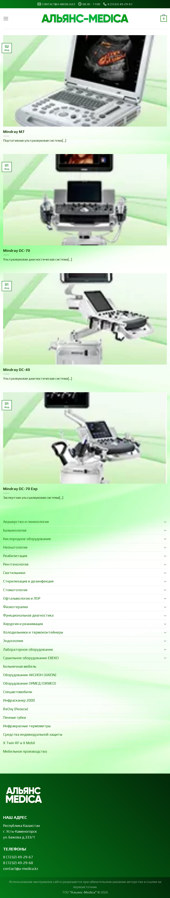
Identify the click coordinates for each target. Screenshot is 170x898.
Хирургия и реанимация (23, 624)
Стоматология (15, 590)
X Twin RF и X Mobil (19, 743)
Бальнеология (14, 530)
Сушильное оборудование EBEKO (31, 658)
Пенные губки (14, 717)
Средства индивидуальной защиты (32, 734)
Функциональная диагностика (28, 615)
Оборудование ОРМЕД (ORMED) (29, 683)
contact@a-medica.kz (20, 869)
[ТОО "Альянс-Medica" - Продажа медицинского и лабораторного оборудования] (85, 18)
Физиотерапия (15, 607)
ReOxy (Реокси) (15, 709)
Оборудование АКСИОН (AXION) (29, 675)
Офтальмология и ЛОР (21, 598)
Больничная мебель (19, 666)
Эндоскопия (13, 641)
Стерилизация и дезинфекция (28, 581)
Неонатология (15, 547)
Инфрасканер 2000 (19, 700)
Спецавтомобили (17, 692)
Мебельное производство (25, 751)
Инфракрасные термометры (27, 726)
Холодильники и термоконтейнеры (33, 632)
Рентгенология (15, 564)
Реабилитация (15, 556)
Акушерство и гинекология (26, 522)
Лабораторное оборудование (28, 649)
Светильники (14, 573)
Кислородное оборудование (27, 539)
